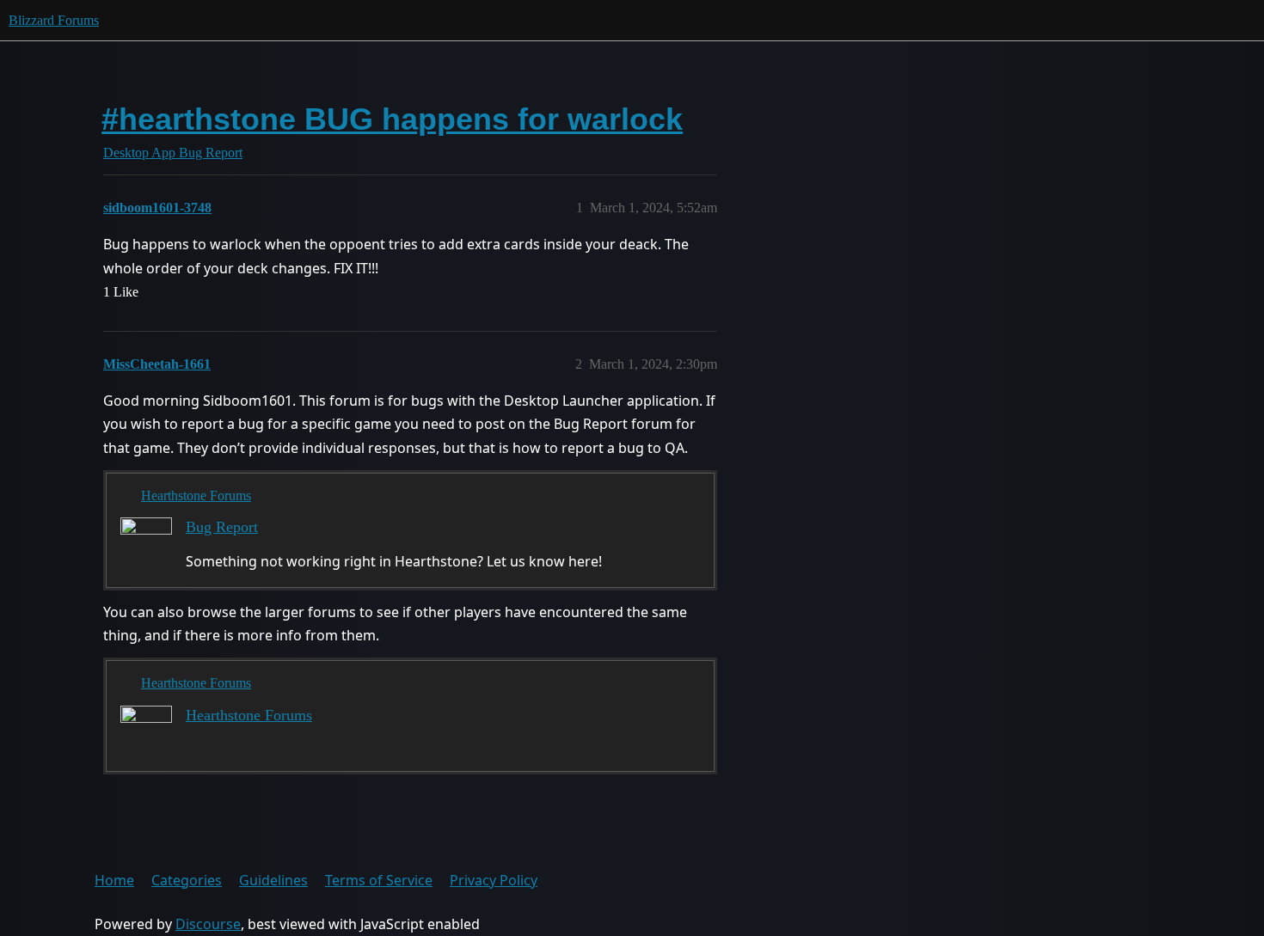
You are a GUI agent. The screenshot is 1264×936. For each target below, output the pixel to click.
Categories (186, 880)
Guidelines (273, 880)
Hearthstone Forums (196, 495)
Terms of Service (379, 880)
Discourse (208, 924)
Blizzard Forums (54, 20)
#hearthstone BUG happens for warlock (392, 119)
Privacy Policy (493, 880)
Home (114, 880)
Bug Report (222, 526)
